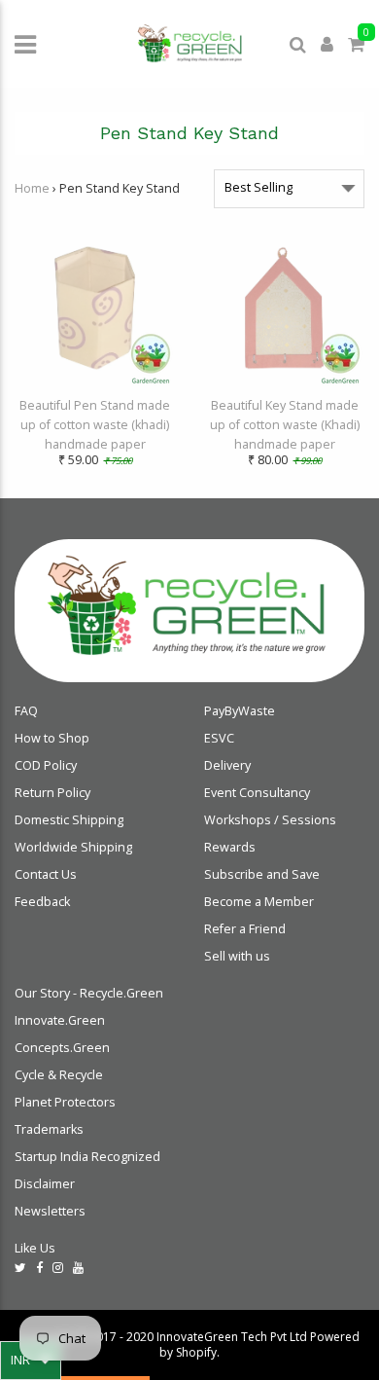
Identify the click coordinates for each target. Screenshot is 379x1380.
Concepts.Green (62, 1047)
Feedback (42, 901)
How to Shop (52, 738)
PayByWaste (239, 711)
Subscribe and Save (262, 874)
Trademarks (49, 1129)
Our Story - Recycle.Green (89, 993)
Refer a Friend (245, 929)
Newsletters (50, 1211)
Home (32, 188)
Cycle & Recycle (59, 1075)
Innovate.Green (60, 1020)
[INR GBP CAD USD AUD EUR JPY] (30, 1360)
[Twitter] (20, 1267)
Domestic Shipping (69, 820)
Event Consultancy (257, 792)
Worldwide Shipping (73, 847)
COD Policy (46, 765)
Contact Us (46, 874)
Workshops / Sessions (270, 820)
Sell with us (237, 956)
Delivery (227, 765)
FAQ (26, 711)
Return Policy (52, 792)
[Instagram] (57, 1267)
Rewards (230, 847)
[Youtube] (78, 1267)
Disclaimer (45, 1184)
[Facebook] (39, 1267)
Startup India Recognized (87, 1156)
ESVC (219, 738)
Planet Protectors (65, 1102)
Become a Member (259, 901)
